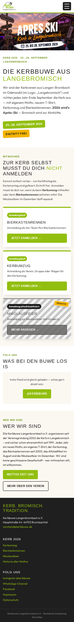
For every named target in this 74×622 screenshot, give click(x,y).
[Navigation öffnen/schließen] (67, 6)
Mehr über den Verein (25, 486)
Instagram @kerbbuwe (16, 578)
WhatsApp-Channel (15, 583)
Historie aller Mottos (15, 561)
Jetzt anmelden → (26, 238)
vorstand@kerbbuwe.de (17, 526)
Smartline (37, 617)
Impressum (9, 594)
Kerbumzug (10, 545)
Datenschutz (10, 600)
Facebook (9, 589)
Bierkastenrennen (14, 550)
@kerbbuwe (37, 393)
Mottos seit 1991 (20, 474)
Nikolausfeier (11, 556)
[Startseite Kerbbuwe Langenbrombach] (9, 6)
